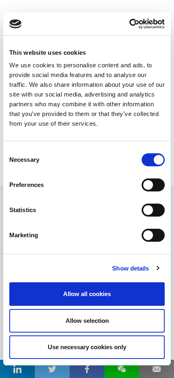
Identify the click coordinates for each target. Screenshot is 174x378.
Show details (130, 268)
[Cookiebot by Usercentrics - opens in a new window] (129, 24)
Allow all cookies (87, 293)
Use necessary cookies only (87, 347)
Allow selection (87, 320)
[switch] (153, 184)
